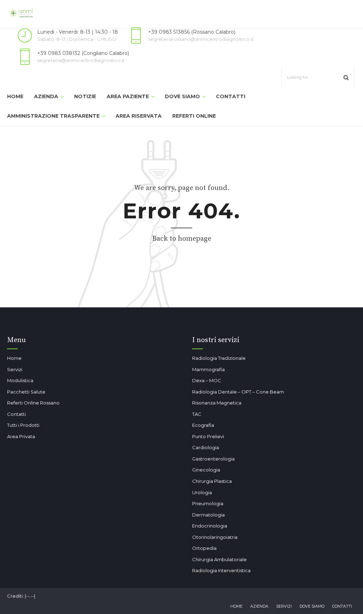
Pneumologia (207, 503)
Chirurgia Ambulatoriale (219, 559)
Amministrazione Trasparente (53, 116)
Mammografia (208, 369)
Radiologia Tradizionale (219, 358)
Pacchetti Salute (26, 392)
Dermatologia (208, 515)
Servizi (14, 369)
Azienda (46, 96)
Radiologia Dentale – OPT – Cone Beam (238, 392)
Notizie (85, 96)
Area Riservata (139, 116)
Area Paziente (128, 96)
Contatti (230, 96)
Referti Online (194, 116)
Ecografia (203, 425)
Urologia (202, 492)
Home (15, 96)
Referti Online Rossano (33, 403)
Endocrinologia (209, 526)
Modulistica (20, 380)
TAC (196, 414)
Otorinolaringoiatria (215, 537)
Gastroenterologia (213, 459)
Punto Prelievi (208, 436)
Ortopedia (204, 548)
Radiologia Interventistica (221, 570)
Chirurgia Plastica (212, 481)
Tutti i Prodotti (23, 425)
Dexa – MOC (206, 380)
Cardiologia (205, 447)
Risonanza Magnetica (216, 403)
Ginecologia (206, 470)
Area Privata (21, 436)
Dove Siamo (182, 96)
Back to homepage (181, 238)
